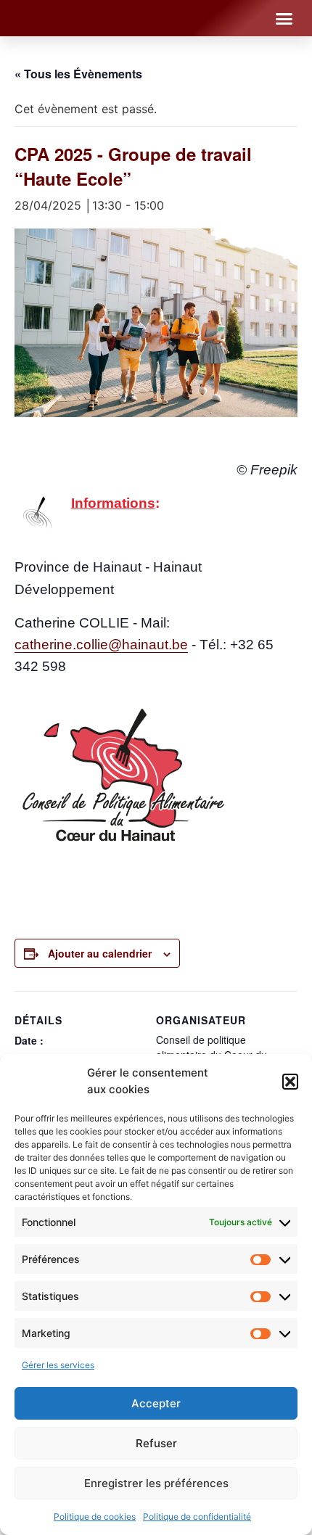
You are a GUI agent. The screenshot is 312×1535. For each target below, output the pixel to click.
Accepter (156, 1403)
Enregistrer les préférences (156, 1483)
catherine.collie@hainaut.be (101, 644)
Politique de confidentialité (197, 1516)
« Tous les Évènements (78, 73)
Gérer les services (58, 1364)
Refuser (156, 1443)
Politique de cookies (95, 1516)
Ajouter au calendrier (100, 953)
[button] (290, 1081)
